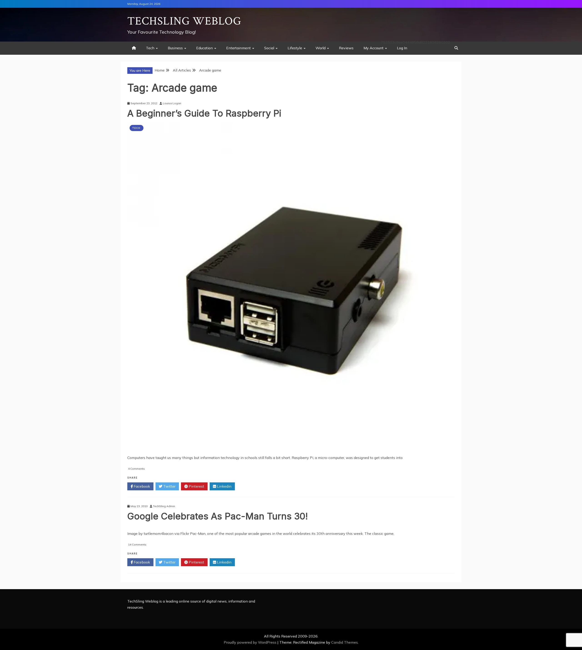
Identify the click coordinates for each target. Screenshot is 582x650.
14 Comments (137, 544)
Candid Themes (344, 642)
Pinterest (196, 486)
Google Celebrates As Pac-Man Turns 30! (217, 516)
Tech (150, 48)
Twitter (169, 486)
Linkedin (223, 486)
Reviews (346, 48)
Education (204, 48)
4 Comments (136, 468)
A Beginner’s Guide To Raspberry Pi (204, 113)
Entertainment (238, 48)
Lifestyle (295, 48)
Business (175, 48)
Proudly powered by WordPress (250, 642)
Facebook (141, 486)
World (321, 48)
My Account (374, 48)
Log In (402, 48)
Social (269, 48)
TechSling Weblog (184, 21)
